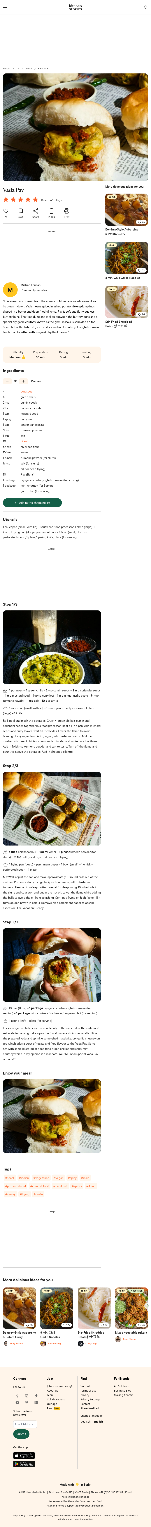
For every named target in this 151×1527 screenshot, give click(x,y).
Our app (52, 1404)
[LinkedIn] (36, 1402)
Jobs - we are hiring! (59, 1386)
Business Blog (122, 1390)
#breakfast (60, 1186)
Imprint (85, 1386)
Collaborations (56, 1399)
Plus (53, 1408)
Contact (85, 1404)
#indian (24, 1178)
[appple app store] (26, 1456)
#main (85, 1178)
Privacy (84, 1395)
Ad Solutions (121, 1386)
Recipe (6, 68)
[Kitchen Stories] (75, 7)
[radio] (6, 199)
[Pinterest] (26, 1402)
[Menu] (5, 7)
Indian (29, 68)
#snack (10, 1178)
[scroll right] (147, 1306)
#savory (10, 1194)
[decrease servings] (7, 381)
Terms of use (88, 1390)
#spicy (72, 1178)
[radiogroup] (21, 200)
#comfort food (39, 1186)
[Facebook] (17, 1395)
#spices (77, 1186)
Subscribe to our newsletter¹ (23, 1413)
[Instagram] (26, 1395)
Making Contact (123, 1395)
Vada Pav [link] (43, 68)
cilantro (25, 441)
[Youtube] (17, 1402)
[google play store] (26, 1465)
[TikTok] (36, 1395)
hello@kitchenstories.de (75, 1496)
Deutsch (85, 1421)
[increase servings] (23, 381)
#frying (24, 1194)
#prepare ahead (15, 1186)
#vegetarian (41, 1178)
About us (52, 1390)
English (98, 1421)
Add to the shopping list (34, 503)
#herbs (38, 1194)
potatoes (26, 391)
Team (50, 1395)
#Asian (90, 1186)
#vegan (59, 1178)
